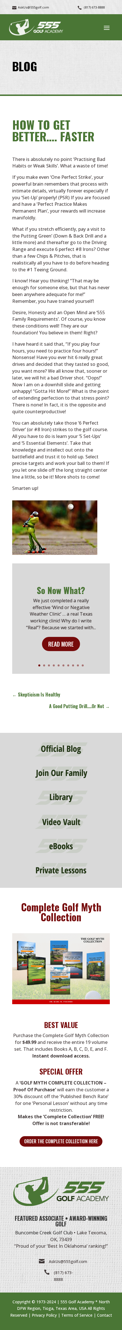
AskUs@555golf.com (68, 1261)
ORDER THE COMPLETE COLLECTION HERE (61, 1141)
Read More (61, 644)
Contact (104, 1315)
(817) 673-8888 (94, 7)
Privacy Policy (44, 1315)
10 (83, 665)
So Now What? (61, 590)
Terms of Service (76, 1315)
